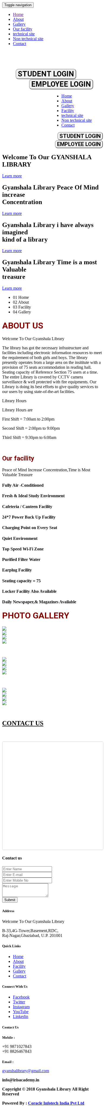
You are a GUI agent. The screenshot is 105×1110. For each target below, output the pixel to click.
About (18, 19)
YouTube (21, 1011)
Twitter (19, 1002)
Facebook (21, 997)
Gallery (19, 24)
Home (18, 14)
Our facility (22, 29)
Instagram (21, 1006)
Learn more (12, 176)
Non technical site (28, 38)
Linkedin (20, 1016)
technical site (24, 34)
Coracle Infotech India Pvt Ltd (56, 1103)
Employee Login (61, 84)
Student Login (46, 74)
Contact (19, 43)
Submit (9, 900)
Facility (67, 110)
